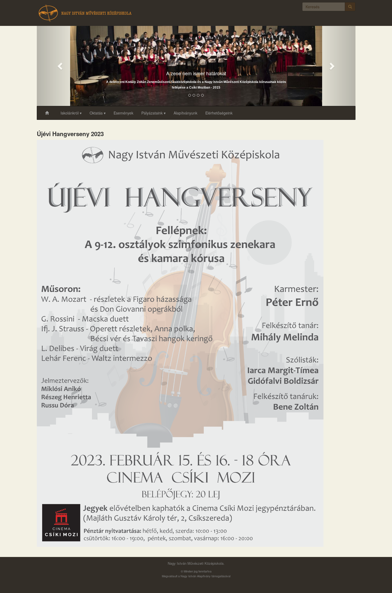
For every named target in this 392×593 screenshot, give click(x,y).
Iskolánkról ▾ (71, 113)
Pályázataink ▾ (153, 113)
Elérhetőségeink (219, 113)
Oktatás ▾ (98, 113)
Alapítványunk (185, 113)
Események (123, 113)
